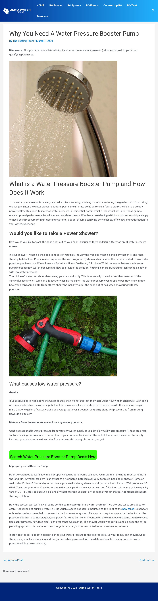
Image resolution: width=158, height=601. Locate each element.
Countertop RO (112, 5)
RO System (74, 5)
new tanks (128, 508)
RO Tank (132, 5)
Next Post (147, 560)
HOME (40, 5)
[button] (153, 10)
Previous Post (13, 560)
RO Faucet (55, 5)
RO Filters (92, 5)
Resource (42, 16)
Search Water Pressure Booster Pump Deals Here (53, 457)
